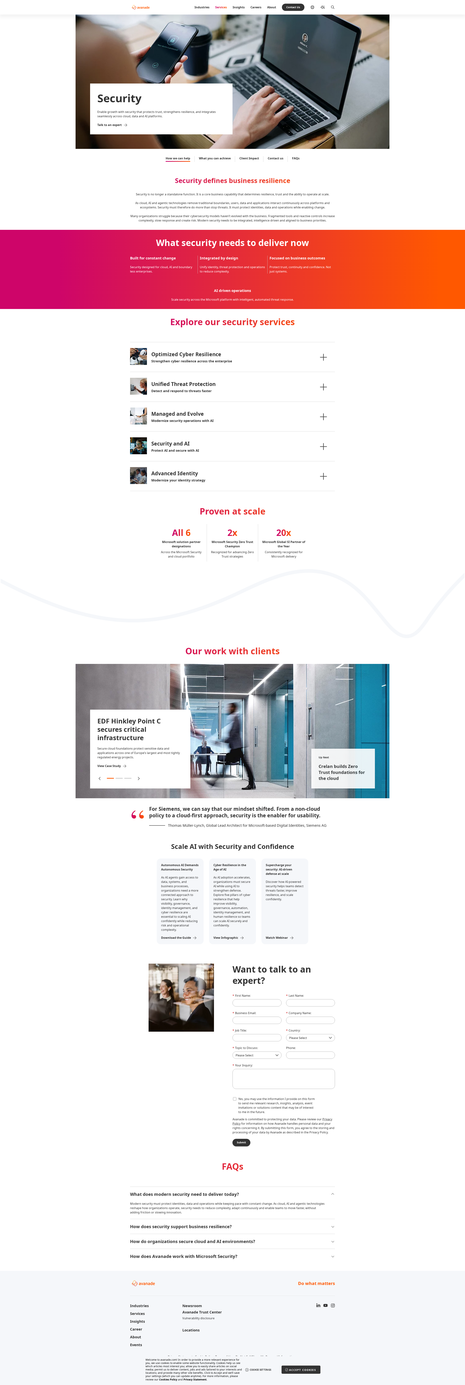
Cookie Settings (260, 1369)
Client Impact (249, 158)
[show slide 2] (119, 778)
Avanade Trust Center (202, 1312)
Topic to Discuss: (245, 1048)
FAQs (296, 158)
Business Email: (244, 1013)
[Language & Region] (315, 7)
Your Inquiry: (242, 1065)
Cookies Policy (168, 1379)
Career (136, 1329)
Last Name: (295, 996)
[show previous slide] (99, 778)
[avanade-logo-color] (140, 7)
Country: (293, 1030)
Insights (239, 7)
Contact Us (293, 7)
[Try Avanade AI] (322, 7)
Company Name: (298, 1013)
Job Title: (239, 1030)
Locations (191, 1330)
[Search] (333, 7)
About (271, 7)
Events (136, 1344)
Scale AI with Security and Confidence (232, 846)
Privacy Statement (195, 1379)
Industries (202, 7)
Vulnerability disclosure (198, 1318)
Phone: (291, 1048)
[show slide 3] (128, 778)
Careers (255, 7)
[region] (232, 1369)
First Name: (241, 996)
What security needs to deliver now (232, 243)
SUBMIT (241, 1142)
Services (221, 7)
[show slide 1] (110, 778)
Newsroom (192, 1305)
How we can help (178, 158)
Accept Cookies (302, 1370)
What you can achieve (215, 158)
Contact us (275, 158)
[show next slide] (138, 778)
